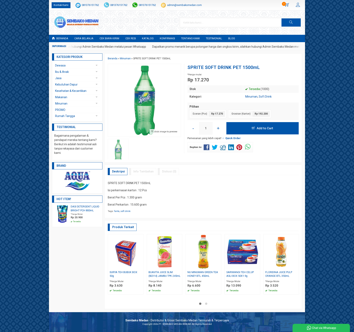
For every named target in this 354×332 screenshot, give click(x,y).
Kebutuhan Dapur (66, 84)
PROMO (60, 109)
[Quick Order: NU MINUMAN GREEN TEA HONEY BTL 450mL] (219, 266)
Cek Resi (130, 38)
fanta (116, 211)
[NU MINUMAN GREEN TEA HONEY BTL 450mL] (203, 251)
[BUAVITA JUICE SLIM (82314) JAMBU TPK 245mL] (164, 251)
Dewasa (60, 65)
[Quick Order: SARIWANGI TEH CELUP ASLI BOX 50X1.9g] (257, 266)
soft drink (125, 211)
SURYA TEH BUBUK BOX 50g (123, 274)
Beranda (62, 38)
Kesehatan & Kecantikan (70, 90)
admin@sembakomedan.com (184, 5)
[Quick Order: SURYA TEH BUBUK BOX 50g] (141, 266)
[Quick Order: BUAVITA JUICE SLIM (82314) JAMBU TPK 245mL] (180, 266)
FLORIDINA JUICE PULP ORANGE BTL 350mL (278, 274)
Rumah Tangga (65, 116)
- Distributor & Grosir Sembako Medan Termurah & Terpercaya (177, 320)
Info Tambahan (143, 171)
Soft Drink (265, 96)
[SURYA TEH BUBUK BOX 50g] (125, 251)
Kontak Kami (61, 5)
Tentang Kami (190, 38)
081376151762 (90, 5)
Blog (231, 38)
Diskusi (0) (169, 171)
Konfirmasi (167, 38)
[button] (291, 22)
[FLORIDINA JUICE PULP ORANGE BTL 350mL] (281, 251)
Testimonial (214, 38)
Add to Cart (264, 128)
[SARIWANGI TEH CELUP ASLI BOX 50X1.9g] (242, 251)
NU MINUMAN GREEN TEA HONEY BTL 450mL (202, 274)
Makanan (61, 97)
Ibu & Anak (62, 71)
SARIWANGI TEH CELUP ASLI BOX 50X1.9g (240, 274)
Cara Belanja (83, 38)
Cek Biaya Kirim (109, 38)
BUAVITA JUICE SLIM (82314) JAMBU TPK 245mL (164, 274)
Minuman (251, 96)
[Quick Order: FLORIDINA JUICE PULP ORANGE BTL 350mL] (296, 266)
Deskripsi (118, 171)
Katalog (148, 38)
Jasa (58, 78)
